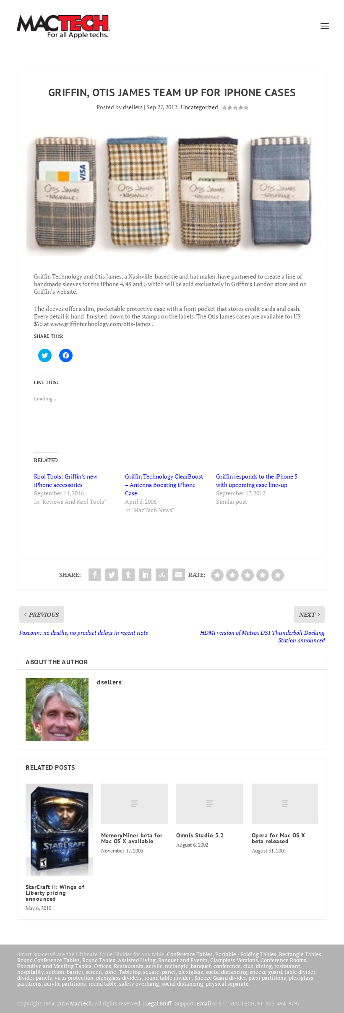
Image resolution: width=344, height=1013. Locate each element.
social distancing (226, 972)
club (248, 966)
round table (103, 983)
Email (204, 1003)
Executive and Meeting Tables (54, 966)
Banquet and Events (183, 960)
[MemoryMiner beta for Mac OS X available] (134, 804)
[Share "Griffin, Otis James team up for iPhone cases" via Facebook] (94, 574)
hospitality (30, 972)
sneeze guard (266, 972)
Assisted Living (137, 960)
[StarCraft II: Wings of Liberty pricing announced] (59, 830)
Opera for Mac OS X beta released (278, 838)
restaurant (287, 966)
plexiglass (190, 972)
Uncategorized (199, 107)
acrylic (154, 966)
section (55, 972)
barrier (75, 972)
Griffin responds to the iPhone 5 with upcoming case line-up (256, 480)
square (151, 972)
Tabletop (130, 972)
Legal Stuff (158, 1003)
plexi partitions (267, 977)
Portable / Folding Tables (245, 954)
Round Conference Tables (48, 960)
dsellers (133, 107)
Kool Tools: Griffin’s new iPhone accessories (65, 480)
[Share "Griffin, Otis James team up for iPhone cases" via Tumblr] (128, 574)
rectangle (176, 966)
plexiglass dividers (119, 977)
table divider (299, 972)
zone (110, 972)
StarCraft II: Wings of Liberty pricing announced (55, 892)
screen (94, 972)
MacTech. (81, 1003)
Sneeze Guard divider (220, 977)
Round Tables (98, 960)
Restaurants (128, 966)
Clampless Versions (234, 960)
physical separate (227, 983)
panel (169, 972)
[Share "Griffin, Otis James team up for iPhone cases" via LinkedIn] (145, 574)
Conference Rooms (283, 960)
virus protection (74, 977)
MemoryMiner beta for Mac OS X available (132, 838)
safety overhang (139, 983)
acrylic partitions (65, 983)
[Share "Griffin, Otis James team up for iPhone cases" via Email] (178, 574)
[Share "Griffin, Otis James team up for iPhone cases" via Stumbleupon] (162, 574)
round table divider (168, 977)
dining (264, 966)
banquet (201, 966)
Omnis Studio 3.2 (200, 835)
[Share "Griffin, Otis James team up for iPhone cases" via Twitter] (111, 574)
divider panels (34, 977)
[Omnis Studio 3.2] (209, 804)
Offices (102, 966)
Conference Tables (190, 954)
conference (227, 966)
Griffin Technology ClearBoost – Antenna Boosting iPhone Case (164, 484)
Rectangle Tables (300, 954)
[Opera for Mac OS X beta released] (285, 804)
